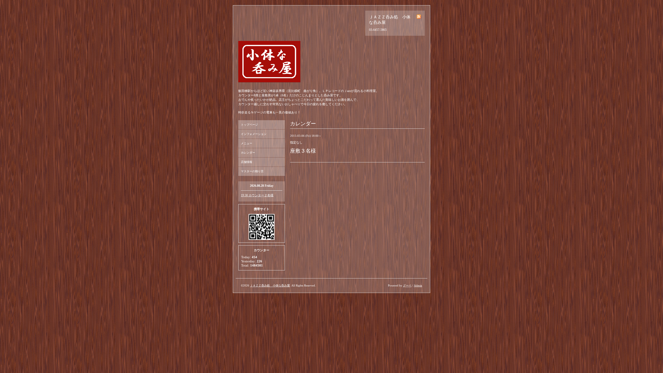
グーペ (407, 285)
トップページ (249, 124)
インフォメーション (253, 133)
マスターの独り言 (252, 171)
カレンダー (248, 152)
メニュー (246, 143)
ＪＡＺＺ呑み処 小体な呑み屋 (270, 285)
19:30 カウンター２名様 (257, 195)
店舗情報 (246, 161)
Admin (418, 285)
